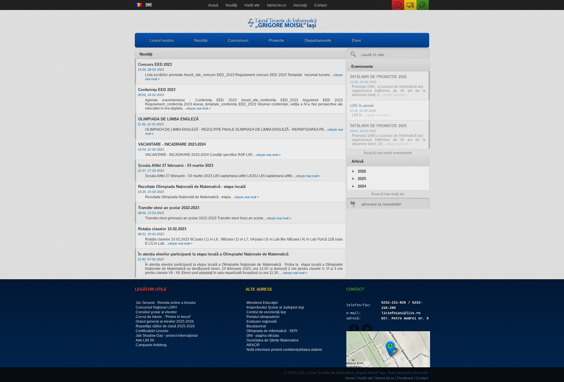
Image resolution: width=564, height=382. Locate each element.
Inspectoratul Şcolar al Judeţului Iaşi (275, 307)
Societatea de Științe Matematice (272, 340)
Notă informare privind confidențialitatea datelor (284, 350)
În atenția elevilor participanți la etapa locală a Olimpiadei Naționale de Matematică (213, 254)
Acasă (213, 5)
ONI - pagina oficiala (262, 336)
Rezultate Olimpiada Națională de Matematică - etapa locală (192, 186)
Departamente (318, 40)
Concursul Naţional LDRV (156, 307)
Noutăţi (231, 5)
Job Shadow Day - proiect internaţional (167, 336)
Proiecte (276, 40)
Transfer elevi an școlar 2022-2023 (168, 208)
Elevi (356, 40)
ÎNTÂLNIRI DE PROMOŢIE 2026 (378, 77)
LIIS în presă (361, 105)
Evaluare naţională (261, 321)
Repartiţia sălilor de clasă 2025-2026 (165, 326)
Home (350, 378)
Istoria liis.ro (276, 5)
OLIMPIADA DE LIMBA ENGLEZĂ (168, 119)
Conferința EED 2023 (156, 89)
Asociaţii (300, 5)
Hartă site (252, 5)
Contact (320, 5)
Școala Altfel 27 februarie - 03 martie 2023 (175, 165)
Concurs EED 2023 (155, 64)
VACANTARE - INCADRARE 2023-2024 (172, 144)
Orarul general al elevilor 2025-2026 (165, 321)
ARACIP (253, 345)
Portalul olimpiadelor (263, 317)
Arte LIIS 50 (145, 340)
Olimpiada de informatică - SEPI (271, 331)
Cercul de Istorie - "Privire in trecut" (163, 317)
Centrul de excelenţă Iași (266, 312)
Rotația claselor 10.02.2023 (162, 229)
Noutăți (200, 40)
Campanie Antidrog (151, 345)
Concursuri (238, 40)
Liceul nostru (162, 40)
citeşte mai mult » (198, 108)
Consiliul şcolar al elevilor (156, 312)
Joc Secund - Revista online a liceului (166, 303)
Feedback (405, 378)
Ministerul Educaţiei (262, 303)
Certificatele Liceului (152, 331)
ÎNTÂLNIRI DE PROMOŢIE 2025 (378, 126)
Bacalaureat (256, 326)
